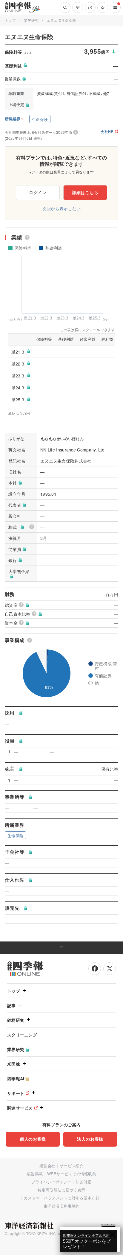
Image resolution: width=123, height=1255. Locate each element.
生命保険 (40, 119)
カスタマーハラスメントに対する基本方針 (61, 1198)
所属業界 (12, 119)
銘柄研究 (15, 1020)
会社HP (107, 132)
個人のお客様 (33, 1139)
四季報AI (15, 1079)
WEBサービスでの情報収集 (71, 1173)
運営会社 (47, 1165)
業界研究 (31, 20)
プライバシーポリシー (51, 1182)
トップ (10, 20)
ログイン (38, 192)
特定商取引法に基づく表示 (61, 1190)
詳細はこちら (85, 192)
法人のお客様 (90, 1139)
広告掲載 (35, 1173)
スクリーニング (22, 1035)
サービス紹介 (72, 1165)
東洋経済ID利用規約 (61, 1206)
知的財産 (83, 1182)
